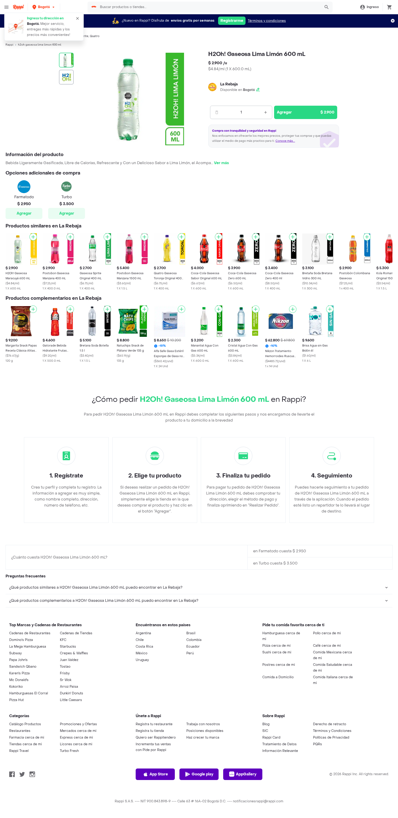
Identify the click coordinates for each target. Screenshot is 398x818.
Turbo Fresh (69, 751)
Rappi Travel (19, 751)
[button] (44, 7)
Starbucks (68, 646)
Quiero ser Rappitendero (156, 737)
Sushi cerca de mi (276, 652)
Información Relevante (280, 751)
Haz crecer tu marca (202, 737)
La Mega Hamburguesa (27, 646)
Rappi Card (271, 737)
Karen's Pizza (19, 673)
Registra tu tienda (150, 731)
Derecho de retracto (329, 724)
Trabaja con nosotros (203, 724)
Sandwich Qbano (22, 666)
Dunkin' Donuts (71, 693)
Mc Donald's (19, 680)
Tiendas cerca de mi (25, 744)
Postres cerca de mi (278, 665)
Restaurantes (19, 731)
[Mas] (265, 112)
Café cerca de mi (327, 645)
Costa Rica (144, 646)
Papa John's (18, 660)
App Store (158, 774)
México (141, 653)
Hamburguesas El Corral (28, 693)
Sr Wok (65, 680)
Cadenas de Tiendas (76, 633)
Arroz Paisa (69, 686)
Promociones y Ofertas (78, 724)
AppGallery (246, 774)
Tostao (65, 666)
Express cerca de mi (76, 737)
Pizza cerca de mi (276, 645)
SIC (265, 731)
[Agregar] (33, 237)
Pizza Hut (16, 700)
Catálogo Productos (25, 724)
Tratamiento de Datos (279, 744)
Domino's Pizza (21, 640)
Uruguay (142, 660)
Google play (202, 774)
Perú (190, 653)
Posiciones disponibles (204, 731)
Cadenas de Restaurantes (29, 633)
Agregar (24, 213)
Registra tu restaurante (154, 724)
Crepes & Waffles (74, 653)
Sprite (84, 36)
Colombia (194, 640)
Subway (15, 653)
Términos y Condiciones (332, 731)
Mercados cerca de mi (78, 731)
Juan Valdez (69, 660)
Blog (265, 724)
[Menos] (216, 112)
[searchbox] (208, 7)
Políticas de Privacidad (331, 737)
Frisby (65, 673)
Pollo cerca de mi (327, 633)
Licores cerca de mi (76, 744)
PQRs (317, 744)
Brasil (190, 633)
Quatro (95, 36)
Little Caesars (71, 700)
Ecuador (193, 646)
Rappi (9, 45)
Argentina (143, 633)
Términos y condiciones (267, 21)
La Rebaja (229, 84)
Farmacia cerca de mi (26, 737)
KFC (63, 640)
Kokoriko (16, 686)
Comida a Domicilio (278, 677)
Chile (140, 640)
